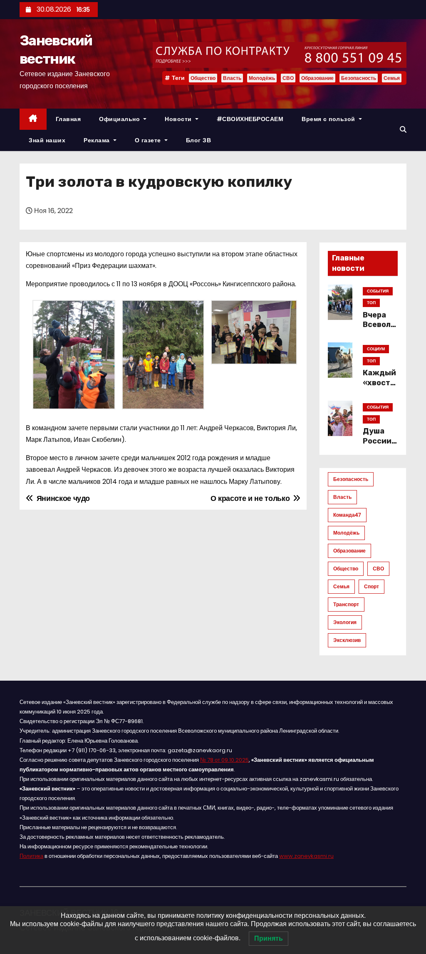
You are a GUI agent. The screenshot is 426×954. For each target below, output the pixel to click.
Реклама (97, 140)
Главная (68, 119)
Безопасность (358, 78)
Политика (31, 856)
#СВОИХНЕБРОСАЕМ (250, 119)
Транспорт (346, 604)
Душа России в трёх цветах (380, 446)
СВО (288, 78)
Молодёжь (262, 78)
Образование (317, 78)
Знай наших (47, 140)
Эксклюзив (347, 640)
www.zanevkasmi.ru (306, 856)
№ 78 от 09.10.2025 (224, 760)
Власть (232, 78)
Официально (120, 119)
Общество (203, 78)
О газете (149, 140)
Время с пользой (329, 119)
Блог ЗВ (198, 140)
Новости (179, 119)
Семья (392, 78)
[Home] (33, 119)
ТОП (371, 303)
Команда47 (347, 514)
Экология (345, 622)
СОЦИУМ (376, 349)
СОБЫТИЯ (378, 291)
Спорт (371, 586)
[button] (403, 129)
